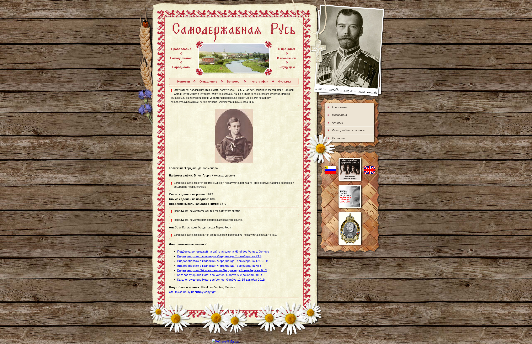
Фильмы (284, 81)
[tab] (349, 107)
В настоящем (286, 58)
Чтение (337, 122)
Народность (181, 67)
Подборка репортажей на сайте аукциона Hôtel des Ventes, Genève (223, 251)
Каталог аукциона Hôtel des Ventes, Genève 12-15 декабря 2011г (221, 279)
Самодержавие (181, 58)
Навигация (339, 114)
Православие (181, 49)
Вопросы (233, 81)
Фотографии (259, 81)
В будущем (286, 67)
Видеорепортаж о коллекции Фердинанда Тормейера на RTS (219, 256)
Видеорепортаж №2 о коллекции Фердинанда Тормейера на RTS (222, 270)
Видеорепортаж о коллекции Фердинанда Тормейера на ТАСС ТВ (222, 261)
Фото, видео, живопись (348, 130)
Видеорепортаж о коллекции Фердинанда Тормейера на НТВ (219, 265)
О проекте (339, 107)
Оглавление (208, 81)
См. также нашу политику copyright (192, 291)
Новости (183, 81)
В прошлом (286, 49)
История (338, 138)
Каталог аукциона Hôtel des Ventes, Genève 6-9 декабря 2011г (219, 274)
